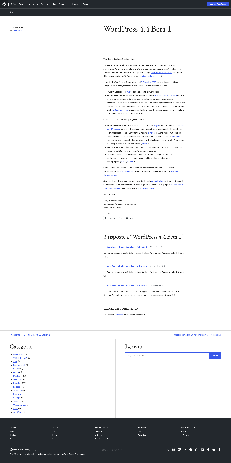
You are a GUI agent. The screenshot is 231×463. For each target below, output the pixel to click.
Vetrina (55, 427)
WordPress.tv (101, 439)
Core (15, 361)
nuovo (129, 92)
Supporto (17, 394)
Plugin (54, 435)
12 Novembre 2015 (157, 285)
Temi (54, 431)
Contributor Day (20, 358)
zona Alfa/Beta (158, 181)
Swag (141, 439)
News (12, 12)
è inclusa (151, 133)
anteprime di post (120, 110)
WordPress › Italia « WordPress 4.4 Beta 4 (127, 285)
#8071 (123, 162)
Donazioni (143, 435)
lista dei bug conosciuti (148, 188)
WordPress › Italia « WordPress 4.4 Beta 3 (127, 266)
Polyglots (17, 383)
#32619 (130, 162)
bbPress (185, 435)
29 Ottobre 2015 (157, 247)
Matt (184, 431)
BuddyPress (187, 439)
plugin (156, 125)
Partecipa (142, 427)
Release (16, 387)
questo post (177, 136)
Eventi (16, 368)
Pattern (55, 439)
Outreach (17, 379)
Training (16, 401)
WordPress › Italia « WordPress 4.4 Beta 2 (127, 247)
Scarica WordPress (217, 4)
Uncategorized (19, 405)
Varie (15, 408)
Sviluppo (17, 397)
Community (18, 354)
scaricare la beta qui (148, 76)
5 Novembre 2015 (157, 266)
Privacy (13, 439)
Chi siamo (13, 427)
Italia (34, 450)
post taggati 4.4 (126, 171)
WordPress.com (188, 427)
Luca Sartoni (17, 31)
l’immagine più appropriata (165, 95)
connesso (118, 314)
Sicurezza (17, 390)
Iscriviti (215, 355)
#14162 (145, 143)
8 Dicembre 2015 (148, 82)
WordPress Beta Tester (161, 72)
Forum (16, 372)
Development (19, 365)
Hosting (13, 435)
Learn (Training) (101, 427)
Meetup (16, 376)
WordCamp (18, 412)
